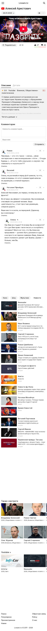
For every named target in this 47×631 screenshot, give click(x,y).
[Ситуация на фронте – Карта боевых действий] (23, 369)
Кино (5, 298)
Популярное (6, 617)
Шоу (14, 298)
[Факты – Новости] (23, 379)
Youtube (5, 552)
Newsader (28, 569)
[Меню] (2, 3)
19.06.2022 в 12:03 (12, 173)
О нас (34, 620)
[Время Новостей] (23, 411)
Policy (34, 617)
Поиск (3, 614)
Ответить (4, 166)
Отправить (39, 144)
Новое (3, 623)
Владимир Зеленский (10, 518)
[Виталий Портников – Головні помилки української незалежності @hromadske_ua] (23, 421)
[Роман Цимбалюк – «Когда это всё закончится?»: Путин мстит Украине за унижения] (23, 348)
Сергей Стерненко (32, 540)
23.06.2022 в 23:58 (13, 153)
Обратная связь (39, 614)
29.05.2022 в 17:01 (12, 190)
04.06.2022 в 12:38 (16, 222)
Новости (37, 298)
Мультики (25, 298)
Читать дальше (8, 117)
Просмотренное (8, 620)
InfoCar (4, 569)
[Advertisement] (23, 65)
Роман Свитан (30, 518)
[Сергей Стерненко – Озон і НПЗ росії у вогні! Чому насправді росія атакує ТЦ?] (23, 337)
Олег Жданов (7, 540)
